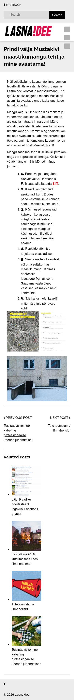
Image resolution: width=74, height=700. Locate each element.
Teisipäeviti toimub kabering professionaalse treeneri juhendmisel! (18, 432)
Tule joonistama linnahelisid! (59, 428)
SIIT (55, 183)
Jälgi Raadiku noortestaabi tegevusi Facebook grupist (25, 506)
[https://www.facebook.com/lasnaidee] (4, 684)
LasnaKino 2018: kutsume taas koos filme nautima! (25, 559)
